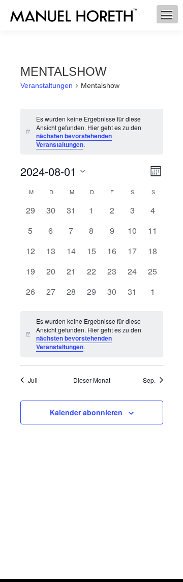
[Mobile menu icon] (167, 15)
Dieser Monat (91, 380)
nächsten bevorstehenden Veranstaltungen (74, 140)
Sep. (149, 380)
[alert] (91, 334)
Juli (33, 380)
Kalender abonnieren (86, 412)
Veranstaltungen (46, 85)
